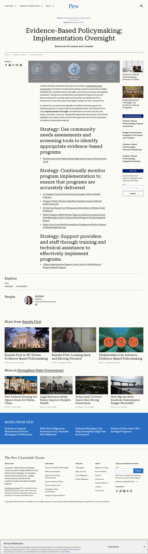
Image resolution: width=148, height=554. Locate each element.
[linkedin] (10, 65)
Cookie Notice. (65, 551)
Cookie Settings (113, 547)
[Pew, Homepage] (74, 6)
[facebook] (6, 65)
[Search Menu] (141, 6)
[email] (16, 65)
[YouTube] (131, 491)
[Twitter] (128, 491)
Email (124, 184)
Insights (79, 463)
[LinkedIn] (124, 491)
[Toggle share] (142, 59)
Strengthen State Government (41, 370)
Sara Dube (39, 296)
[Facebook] (117, 491)
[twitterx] (13, 65)
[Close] (144, 546)
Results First (31, 322)
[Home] (25, 457)
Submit (133, 193)
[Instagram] (120, 491)
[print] (20, 65)
